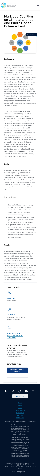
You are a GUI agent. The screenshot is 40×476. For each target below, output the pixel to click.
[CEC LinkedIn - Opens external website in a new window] (6, 391)
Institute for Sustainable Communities (15, 337)
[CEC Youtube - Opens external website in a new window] (26, 391)
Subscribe (20, 396)
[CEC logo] (8, 5)
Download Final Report (17, 370)
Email (20, 468)
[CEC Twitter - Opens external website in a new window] (33, 391)
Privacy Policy (20, 418)
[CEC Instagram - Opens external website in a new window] (20, 391)
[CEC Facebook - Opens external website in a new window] (13, 391)
